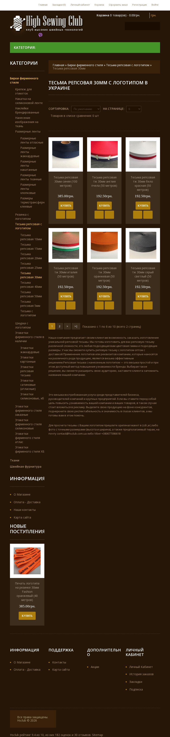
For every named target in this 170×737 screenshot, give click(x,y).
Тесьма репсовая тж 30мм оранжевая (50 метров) (104, 274)
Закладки (135, 682)
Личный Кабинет (141, 667)
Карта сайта (22, 517)
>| (76, 326)
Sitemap (97, 735)
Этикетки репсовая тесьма (27, 371)
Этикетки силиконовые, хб (32, 396)
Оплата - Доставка (27, 502)
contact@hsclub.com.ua (72, 433)
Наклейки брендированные (27, 110)
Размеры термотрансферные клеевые (34, 202)
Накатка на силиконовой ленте (29, 101)
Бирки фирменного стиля (85, 65)
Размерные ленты (27, 131)
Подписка (136, 689)
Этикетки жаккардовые (29, 350)
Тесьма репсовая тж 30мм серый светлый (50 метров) (143, 274)
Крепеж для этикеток (23, 91)
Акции (95, 667)
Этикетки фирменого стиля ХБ (29, 449)
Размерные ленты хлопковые (28, 189)
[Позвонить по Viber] (40, 35)
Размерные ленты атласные (31, 140)
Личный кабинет (80, 4)
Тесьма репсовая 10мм (31, 237)
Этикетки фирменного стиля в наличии (29, 337)
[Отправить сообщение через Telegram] (58, 35)
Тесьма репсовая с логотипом (127, 65)
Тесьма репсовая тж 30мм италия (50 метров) (65, 272)
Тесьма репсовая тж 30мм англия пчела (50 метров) (104, 181)
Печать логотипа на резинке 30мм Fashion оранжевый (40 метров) (27, 591)
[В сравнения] (70, 215)
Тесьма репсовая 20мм (31, 256)
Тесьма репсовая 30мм (69, 68)
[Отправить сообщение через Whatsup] (49, 35)
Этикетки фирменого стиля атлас (27, 438)
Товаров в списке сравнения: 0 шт (75, 116)
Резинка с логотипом (23, 217)
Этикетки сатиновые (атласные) (28, 385)
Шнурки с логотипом (23, 325)
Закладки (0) (59, 4)
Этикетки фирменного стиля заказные (28, 410)
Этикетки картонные (28, 359)
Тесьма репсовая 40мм (31, 285)
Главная (43, 4)
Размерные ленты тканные (31, 177)
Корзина (99, 4)
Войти (155, 4)
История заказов (141, 674)
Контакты (59, 662)
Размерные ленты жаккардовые (29, 152)
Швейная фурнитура (25, 466)
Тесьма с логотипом (28, 313)
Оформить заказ (118, 4)
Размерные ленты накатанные (28, 165)
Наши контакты (25, 510)
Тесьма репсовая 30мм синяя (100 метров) (65, 181)
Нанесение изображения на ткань (26, 122)
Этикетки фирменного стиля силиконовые (28, 424)
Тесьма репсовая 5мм (30, 304)
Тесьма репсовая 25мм (31, 266)
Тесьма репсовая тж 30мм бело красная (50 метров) (143, 183)
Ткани (14, 460)
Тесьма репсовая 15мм (31, 246)
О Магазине (22, 494)
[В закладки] (60, 215)
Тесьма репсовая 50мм (31, 294)
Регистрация (139, 4)
